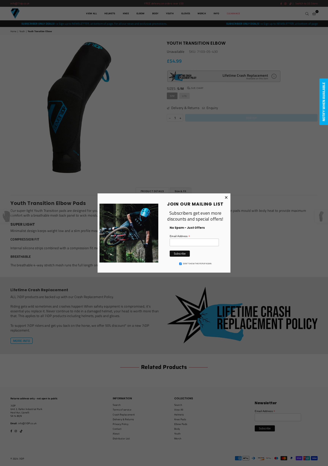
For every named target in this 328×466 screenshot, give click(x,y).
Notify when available (323, 101)
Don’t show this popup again (197, 263)
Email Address (180, 236)
